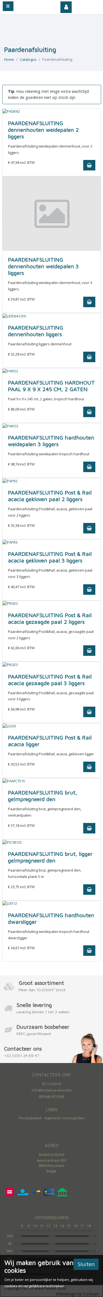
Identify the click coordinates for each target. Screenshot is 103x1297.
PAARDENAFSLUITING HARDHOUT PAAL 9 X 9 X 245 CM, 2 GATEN (51, 385)
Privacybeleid (30, 1118)
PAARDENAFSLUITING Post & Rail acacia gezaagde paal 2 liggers (50, 618)
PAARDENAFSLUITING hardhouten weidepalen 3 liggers (51, 440)
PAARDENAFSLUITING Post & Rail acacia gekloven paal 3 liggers (50, 557)
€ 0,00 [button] (90, 5)
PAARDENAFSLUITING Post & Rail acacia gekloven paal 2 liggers (50, 495)
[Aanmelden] (66, 7)
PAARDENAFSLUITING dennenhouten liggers (35, 330)
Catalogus (28, 59)
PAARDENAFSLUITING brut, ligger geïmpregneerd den (50, 857)
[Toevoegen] (89, 165)
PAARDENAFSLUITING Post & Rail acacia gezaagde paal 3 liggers (50, 679)
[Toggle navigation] (8, 6)
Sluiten (86, 1264)
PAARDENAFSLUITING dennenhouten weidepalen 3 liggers (43, 266)
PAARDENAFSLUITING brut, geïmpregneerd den (42, 795)
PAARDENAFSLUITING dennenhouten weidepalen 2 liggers (43, 130)
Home (9, 59)
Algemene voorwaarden (64, 1118)
